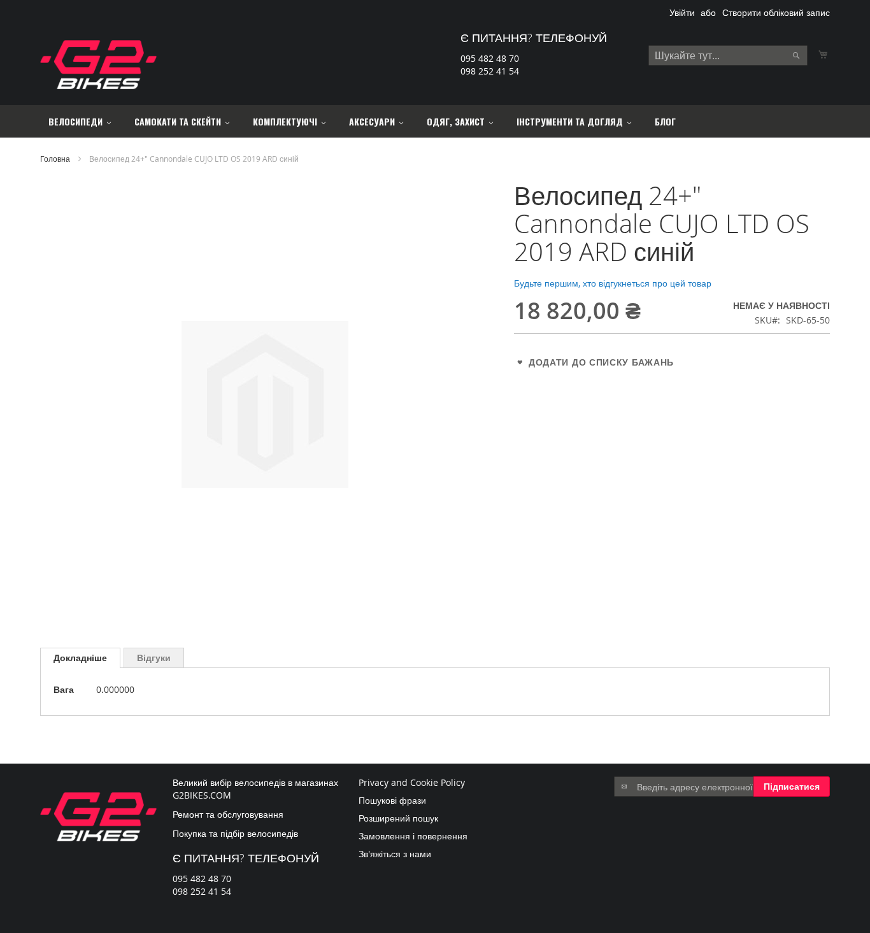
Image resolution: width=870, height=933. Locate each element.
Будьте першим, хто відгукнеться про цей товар (612, 283)
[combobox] (728, 55)
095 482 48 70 (489, 58)
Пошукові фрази (392, 800)
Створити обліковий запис (776, 12)
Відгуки (154, 658)
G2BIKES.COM (202, 795)
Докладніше (80, 658)
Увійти (682, 12)
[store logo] (98, 64)
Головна (55, 158)
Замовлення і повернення (413, 836)
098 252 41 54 (489, 71)
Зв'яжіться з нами (395, 854)
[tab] (80, 658)
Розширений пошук (398, 818)
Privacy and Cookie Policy (412, 782)
